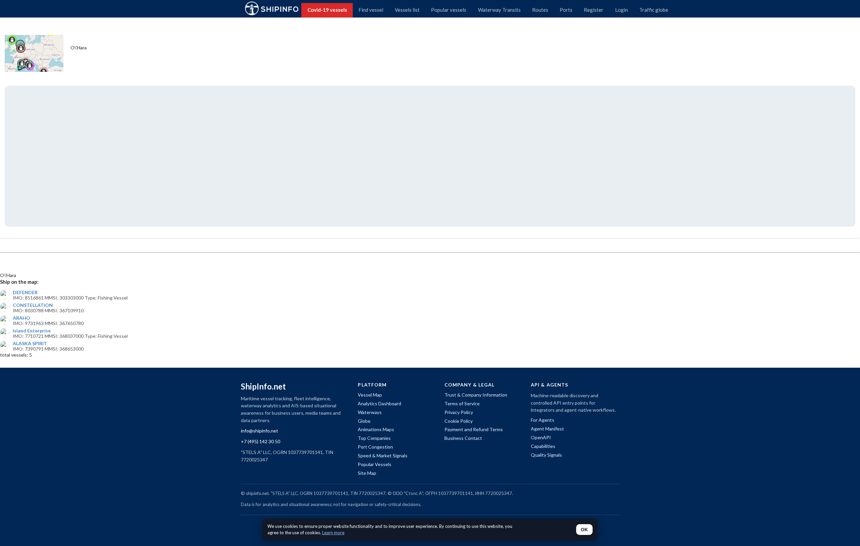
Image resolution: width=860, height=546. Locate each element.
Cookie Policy (458, 421)
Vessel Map (370, 395)
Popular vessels (448, 10)
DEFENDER (25, 292)
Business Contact (463, 438)
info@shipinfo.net (259, 431)
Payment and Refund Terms (473, 429)
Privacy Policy (458, 412)
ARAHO (21, 318)
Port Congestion (375, 447)
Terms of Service (462, 403)
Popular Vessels (374, 464)
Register (593, 10)
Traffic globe (653, 10)
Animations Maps (376, 429)
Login (621, 10)
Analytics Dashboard (379, 403)
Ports (566, 10)
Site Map (367, 473)
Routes (540, 10)
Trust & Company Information (475, 395)
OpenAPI (541, 437)
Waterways (370, 412)
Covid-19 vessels (327, 10)
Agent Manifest (547, 428)
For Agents (542, 420)
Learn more (333, 532)
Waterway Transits (499, 10)
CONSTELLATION (33, 305)
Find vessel (370, 10)
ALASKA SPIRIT (30, 343)
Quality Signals (546, 455)
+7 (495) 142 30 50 (260, 441)
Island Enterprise (32, 330)
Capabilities (543, 446)
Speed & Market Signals (382, 455)
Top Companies (374, 438)
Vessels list (407, 10)
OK (584, 529)
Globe (364, 421)
